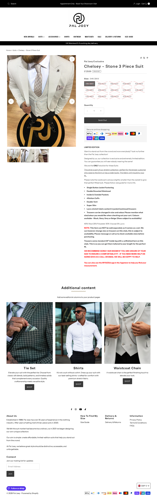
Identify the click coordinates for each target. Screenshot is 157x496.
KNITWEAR (77, 37)
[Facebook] (71, 409)
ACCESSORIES (54, 37)
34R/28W (89, 84)
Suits (14, 50)
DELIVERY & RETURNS (113, 37)
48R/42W (114, 90)
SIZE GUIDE (129, 37)
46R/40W (102, 90)
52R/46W (139, 90)
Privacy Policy (136, 420)
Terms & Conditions (138, 423)
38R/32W (114, 84)
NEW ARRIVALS (29, 37)
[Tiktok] (85, 409)
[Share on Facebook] (141, 58)
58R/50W (114, 96)
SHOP (29, 387)
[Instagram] (76, 409)
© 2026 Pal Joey (13, 493)
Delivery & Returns (113, 422)
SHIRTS (67, 37)
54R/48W (89, 96)
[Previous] (11, 101)
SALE (99, 37)
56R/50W (102, 96)
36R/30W (102, 84)
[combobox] (30, 3)
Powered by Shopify (29, 493)
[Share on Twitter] (144, 58)
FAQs (132, 426)
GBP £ (144, 486)
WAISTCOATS (89, 37)
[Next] (72, 101)
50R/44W (127, 90)
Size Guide (84, 422)
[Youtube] (80, 409)
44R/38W (89, 90)
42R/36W (139, 84)
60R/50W (127, 96)
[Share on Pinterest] (147, 58)
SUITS (40, 37)
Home (8, 50)
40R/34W (127, 84)
